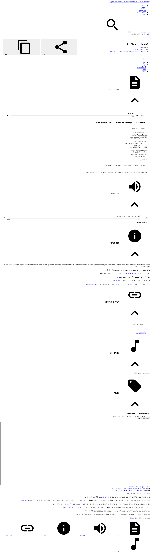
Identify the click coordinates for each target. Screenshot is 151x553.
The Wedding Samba (129, 273)
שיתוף (44, 54)
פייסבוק (130, 490)
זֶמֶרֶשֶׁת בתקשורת (121, 490)
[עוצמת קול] (137, 115)
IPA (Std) (117, 165)
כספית (131, 518)
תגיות (144, 71)
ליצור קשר (24, 500)
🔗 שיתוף (143, 128)
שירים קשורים (141, 68)
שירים (144, 5)
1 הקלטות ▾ (142, 115)
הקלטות (143, 64)
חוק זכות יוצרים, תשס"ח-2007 (77, 500)
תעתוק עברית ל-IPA (124, 488)
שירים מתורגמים (144, 414)
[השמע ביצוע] (8, 115)
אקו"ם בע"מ (105, 497)
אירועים (143, 9)
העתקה (6, 54)
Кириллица (127, 165)
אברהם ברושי (139, 49)
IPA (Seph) (108, 165)
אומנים (144, 7)
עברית (143, 165)
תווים (144, 70)
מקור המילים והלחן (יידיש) (104, 122)
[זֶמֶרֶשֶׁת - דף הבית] (147, 493)
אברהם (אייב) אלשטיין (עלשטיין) (134, 51)
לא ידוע (141, 47)
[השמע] (4, 218)
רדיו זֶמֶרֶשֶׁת (144, 488)
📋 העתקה (135, 128)
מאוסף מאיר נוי (140, 122)
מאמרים (143, 14)
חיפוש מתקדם (141, 12)
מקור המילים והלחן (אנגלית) (124, 122)
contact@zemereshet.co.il (93, 284)
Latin (136, 165)
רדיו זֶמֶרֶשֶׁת (142, 11)
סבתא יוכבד (116, 280)
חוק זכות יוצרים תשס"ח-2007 (72, 507)
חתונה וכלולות (131, 414)
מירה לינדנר (131, 114)
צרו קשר (135, 490)
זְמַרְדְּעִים (114, 488)
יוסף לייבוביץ (120, 51)
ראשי (148, 34)
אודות (140, 490)
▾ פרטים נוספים (142, 223)
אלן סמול (112, 51)
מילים (143, 62)
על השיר (143, 66)
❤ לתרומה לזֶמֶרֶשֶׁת (143, 418)
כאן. (118, 277)
